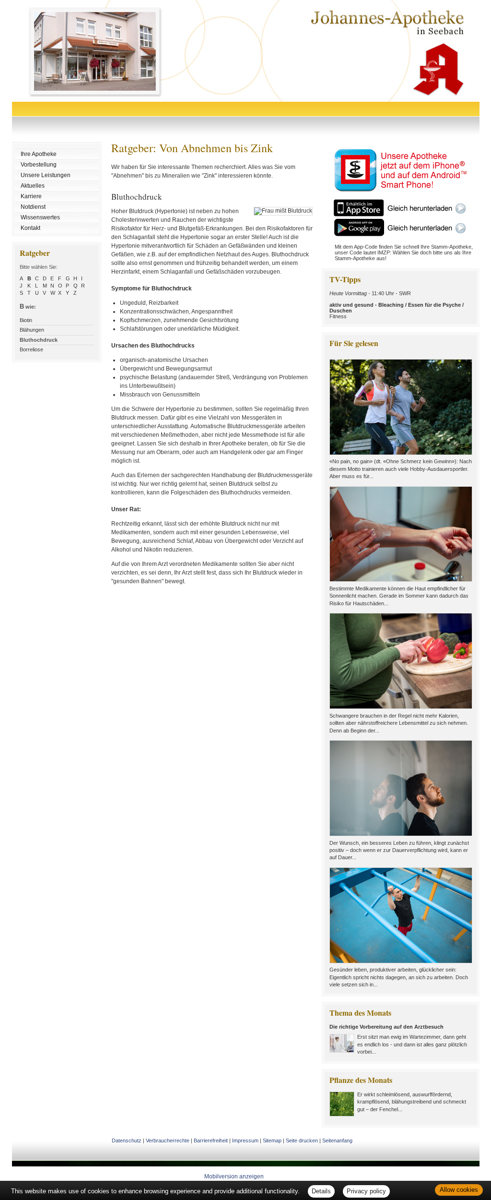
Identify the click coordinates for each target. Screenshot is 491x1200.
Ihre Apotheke (39, 154)
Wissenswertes (40, 217)
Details (321, 1191)
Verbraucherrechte (167, 1140)
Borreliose (31, 349)
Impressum (245, 1140)
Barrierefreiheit (211, 1140)
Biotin (26, 320)
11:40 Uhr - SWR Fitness (396, 304)
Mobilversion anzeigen (234, 1176)
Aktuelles (33, 185)
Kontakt (30, 228)
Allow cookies (459, 1189)
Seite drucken (302, 1140)
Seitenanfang (337, 1140)
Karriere (31, 196)
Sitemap (272, 1140)
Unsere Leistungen (45, 175)
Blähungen (32, 330)
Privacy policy (366, 1191)
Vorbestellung (39, 164)
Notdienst (33, 207)
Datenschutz (126, 1140)
